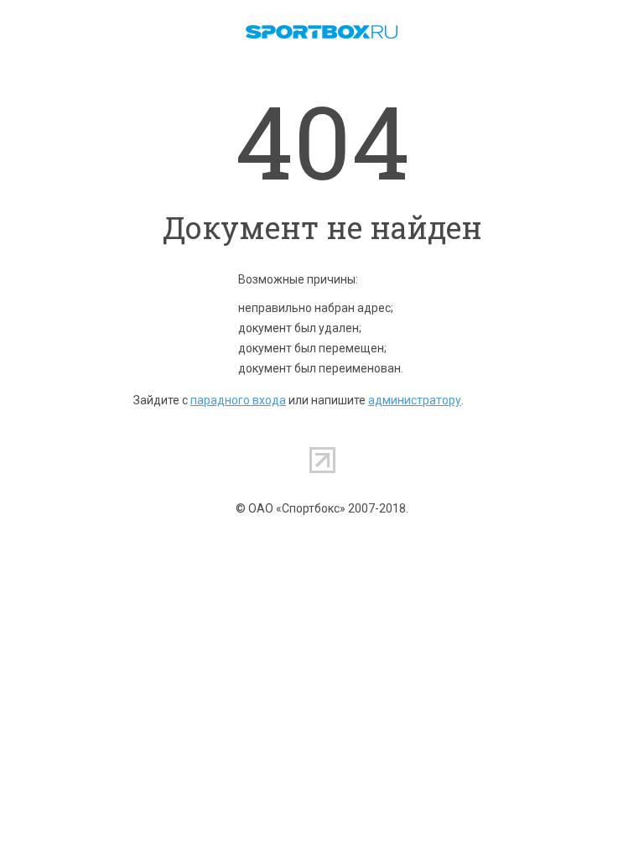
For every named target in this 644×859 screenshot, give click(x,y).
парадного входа (238, 400)
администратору (414, 400)
